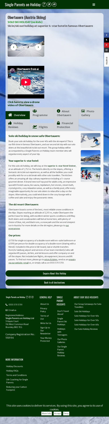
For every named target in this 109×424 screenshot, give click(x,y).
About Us (44, 304)
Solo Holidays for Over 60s (86, 324)
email (26, 263)
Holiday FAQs (12, 371)
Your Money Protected (46, 339)
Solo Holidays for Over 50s (86, 320)
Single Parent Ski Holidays (62, 321)
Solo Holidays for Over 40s (86, 316)
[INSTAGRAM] (106, 50)
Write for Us (45, 323)
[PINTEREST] (106, 45)
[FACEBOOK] (106, 35)
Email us (12, 310)
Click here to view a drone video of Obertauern (24, 103)
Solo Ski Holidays (82, 311)
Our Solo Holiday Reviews (86, 329)
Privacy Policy (43, 310)
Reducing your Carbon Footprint (16, 388)
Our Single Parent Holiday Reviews (62, 351)
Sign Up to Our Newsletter (45, 330)
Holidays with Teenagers (62, 332)
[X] (106, 40)
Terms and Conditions (16, 375)
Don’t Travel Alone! (63, 312)
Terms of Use (44, 317)
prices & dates (50, 259)
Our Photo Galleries (62, 341)
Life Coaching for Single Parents (17, 381)
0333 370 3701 (15, 304)
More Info (46, 413)
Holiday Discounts (14, 366)
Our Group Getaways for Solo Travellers (87, 305)
